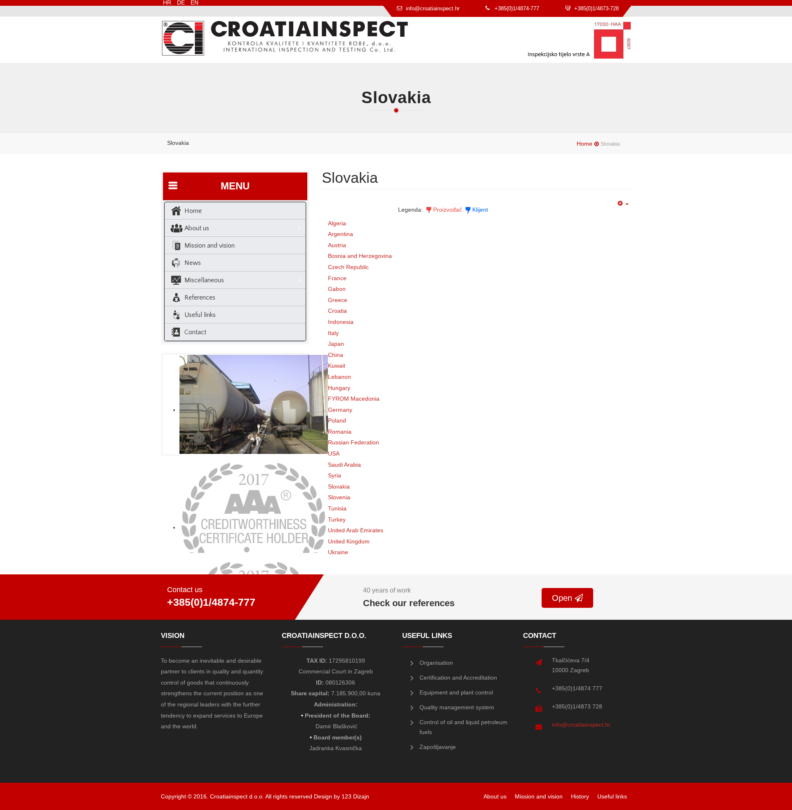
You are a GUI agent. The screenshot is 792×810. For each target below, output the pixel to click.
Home (584, 143)
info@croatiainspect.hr (581, 724)
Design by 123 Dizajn (341, 796)
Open (563, 597)
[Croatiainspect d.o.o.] (285, 38)
